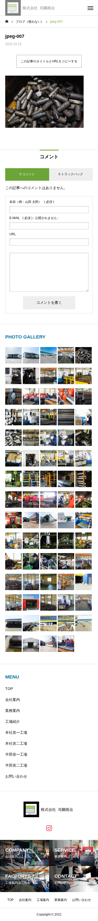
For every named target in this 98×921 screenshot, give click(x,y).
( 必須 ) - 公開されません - (34, 218)
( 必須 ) (31, 201)
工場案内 (43, 900)
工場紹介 (12, 721)
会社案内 (12, 700)
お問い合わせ (16, 776)
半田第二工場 (16, 765)
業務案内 (12, 710)
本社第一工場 (16, 732)
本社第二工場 (16, 743)
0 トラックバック (71, 174)
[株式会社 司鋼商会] (30, 8)
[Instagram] (49, 828)
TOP (9, 689)
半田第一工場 (16, 754)
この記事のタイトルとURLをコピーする (49, 61)
